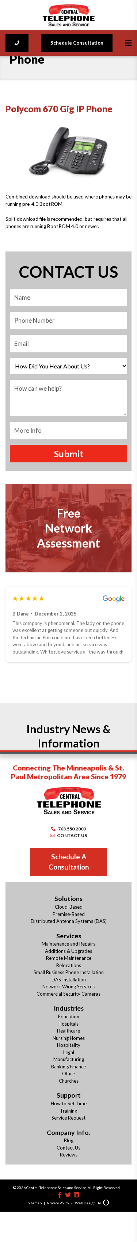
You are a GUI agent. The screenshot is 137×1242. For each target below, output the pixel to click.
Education (68, 1016)
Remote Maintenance (68, 958)
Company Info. (68, 1132)
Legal (68, 1052)
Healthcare (68, 1031)
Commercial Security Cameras (68, 994)
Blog (68, 1140)
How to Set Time (69, 1103)
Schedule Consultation (76, 43)
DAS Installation (69, 979)
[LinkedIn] (76, 1194)
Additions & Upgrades (68, 951)
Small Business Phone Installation (69, 972)
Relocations (68, 965)
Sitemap (35, 1203)
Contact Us (68, 1148)
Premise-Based (69, 914)
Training (68, 1111)
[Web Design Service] (106, 1203)
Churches (69, 1081)
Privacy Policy (58, 1203)
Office (68, 1073)
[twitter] (68, 1194)
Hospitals (68, 1024)
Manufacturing (68, 1059)
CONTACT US (72, 835)
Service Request (68, 1118)
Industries (69, 1008)
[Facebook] (60, 1194)
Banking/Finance (68, 1066)
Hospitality (68, 1045)
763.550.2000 (72, 829)
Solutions (68, 898)
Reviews (68, 1155)
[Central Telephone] (68, 15)
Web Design (85, 1203)
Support (69, 1095)
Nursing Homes (69, 1038)
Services (68, 936)
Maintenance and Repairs (68, 944)
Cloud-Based (69, 907)
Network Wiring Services (68, 986)
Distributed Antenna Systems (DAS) (69, 921)
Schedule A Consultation (69, 861)
